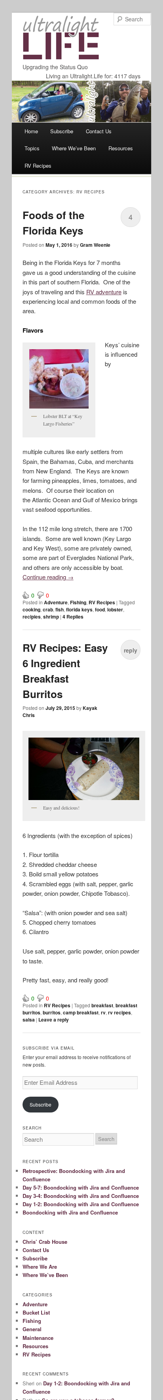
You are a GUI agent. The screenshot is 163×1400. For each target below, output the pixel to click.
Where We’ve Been (74, 148)
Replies (73, 616)
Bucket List (36, 1312)
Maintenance (38, 1337)
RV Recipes (38, 165)
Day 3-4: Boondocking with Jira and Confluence (81, 1195)
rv (103, 1012)
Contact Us (99, 131)
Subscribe (61, 131)
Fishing (78, 602)
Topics (32, 148)
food (100, 609)
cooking (31, 609)
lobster (115, 609)
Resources (120, 148)
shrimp (51, 616)
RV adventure (103, 292)
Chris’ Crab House (45, 1241)
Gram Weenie (95, 244)
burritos (52, 1012)
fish (59, 609)
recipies (32, 616)
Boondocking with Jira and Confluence (70, 1212)
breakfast (102, 1005)
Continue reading (48, 577)
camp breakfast (81, 1012)
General (32, 1329)
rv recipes (119, 1012)
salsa (29, 1019)
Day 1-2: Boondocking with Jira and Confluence (81, 1204)
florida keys (79, 609)
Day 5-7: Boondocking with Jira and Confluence (81, 1187)
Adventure (56, 602)
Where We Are (40, 1266)
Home (31, 131)
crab (48, 609)
